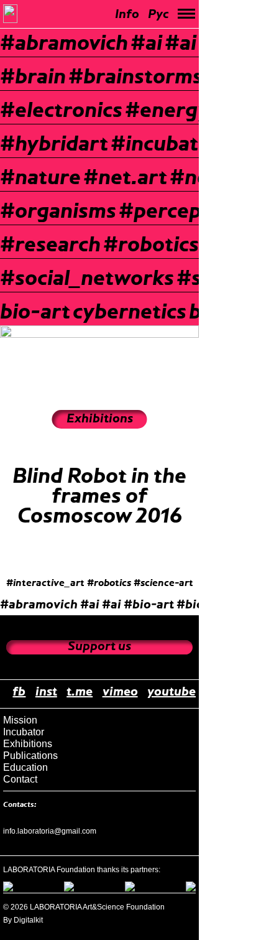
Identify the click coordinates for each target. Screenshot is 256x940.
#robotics (109, 584)
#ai (89, 605)
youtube (171, 692)
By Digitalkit (23, 920)
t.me (79, 692)
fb (18, 692)
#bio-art (149, 605)
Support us (99, 647)
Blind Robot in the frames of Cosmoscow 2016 (99, 497)
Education (25, 767)
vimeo (120, 692)
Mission (20, 720)
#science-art (163, 584)
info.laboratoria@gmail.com (49, 831)
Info (127, 15)
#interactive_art (45, 584)
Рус (158, 15)
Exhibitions (27, 743)
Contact (20, 779)
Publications (30, 755)
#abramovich (39, 605)
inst (46, 692)
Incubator (23, 732)
